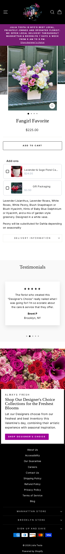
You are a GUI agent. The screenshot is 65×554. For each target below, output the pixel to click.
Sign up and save (31, 528)
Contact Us (32, 472)
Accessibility (32, 455)
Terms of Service (33, 495)
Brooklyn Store (31, 520)
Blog (32, 501)
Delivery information (32, 238)
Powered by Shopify (32, 551)
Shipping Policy (33, 478)
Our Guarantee (32, 461)
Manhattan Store (31, 511)
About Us (32, 449)
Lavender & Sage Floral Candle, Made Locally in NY (41, 169)
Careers (32, 467)
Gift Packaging (41, 186)
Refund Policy (32, 484)
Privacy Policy (32, 489)
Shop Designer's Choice (27, 436)
